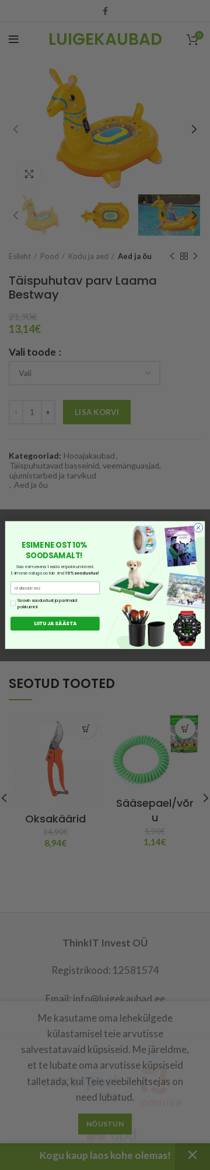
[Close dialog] (198, 527)
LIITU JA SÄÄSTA (55, 623)
